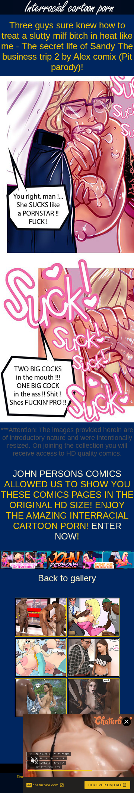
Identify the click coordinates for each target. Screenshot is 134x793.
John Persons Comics (67, 474)
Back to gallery (67, 578)
